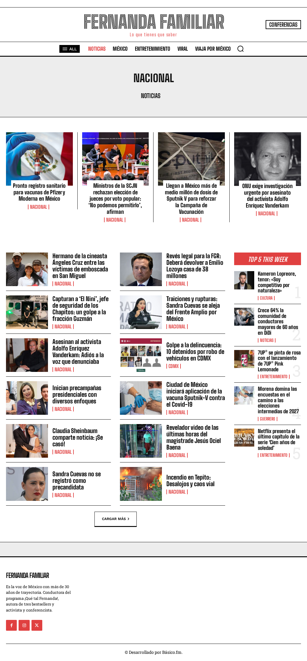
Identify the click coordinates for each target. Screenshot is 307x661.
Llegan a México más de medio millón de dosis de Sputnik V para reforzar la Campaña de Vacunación (191, 198)
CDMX (173, 366)
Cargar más (114, 518)
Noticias (150, 95)
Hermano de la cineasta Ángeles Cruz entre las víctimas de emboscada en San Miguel (80, 265)
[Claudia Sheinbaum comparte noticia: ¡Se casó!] (27, 441)
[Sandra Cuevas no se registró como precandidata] (27, 484)
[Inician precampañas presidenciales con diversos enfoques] (27, 398)
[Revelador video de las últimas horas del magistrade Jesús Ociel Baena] (141, 441)
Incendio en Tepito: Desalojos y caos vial (190, 480)
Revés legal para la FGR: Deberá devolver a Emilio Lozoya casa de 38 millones (194, 265)
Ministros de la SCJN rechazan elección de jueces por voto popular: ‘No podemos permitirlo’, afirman (115, 198)
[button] (240, 48)
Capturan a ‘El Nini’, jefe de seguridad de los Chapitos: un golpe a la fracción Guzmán (80, 308)
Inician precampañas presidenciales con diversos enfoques (76, 394)
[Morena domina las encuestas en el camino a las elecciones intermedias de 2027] (244, 395)
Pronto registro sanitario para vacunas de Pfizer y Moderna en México (39, 192)
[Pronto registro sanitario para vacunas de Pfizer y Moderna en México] (39, 159)
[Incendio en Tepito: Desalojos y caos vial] (141, 484)
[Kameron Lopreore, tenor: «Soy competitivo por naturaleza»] (244, 280)
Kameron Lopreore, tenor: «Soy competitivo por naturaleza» (277, 282)
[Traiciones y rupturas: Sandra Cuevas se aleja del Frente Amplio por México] (141, 312)
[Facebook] (11, 625)
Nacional (38, 207)
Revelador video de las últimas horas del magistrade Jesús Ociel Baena (193, 437)
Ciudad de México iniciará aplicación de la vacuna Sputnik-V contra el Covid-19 (195, 394)
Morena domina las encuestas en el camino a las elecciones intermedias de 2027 (278, 400)
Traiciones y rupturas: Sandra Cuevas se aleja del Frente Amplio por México (193, 308)
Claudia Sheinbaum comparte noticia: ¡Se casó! (77, 437)
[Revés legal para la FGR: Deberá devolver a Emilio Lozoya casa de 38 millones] (141, 269)
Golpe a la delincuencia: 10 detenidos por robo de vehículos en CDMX (195, 351)
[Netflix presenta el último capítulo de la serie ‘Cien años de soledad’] (244, 438)
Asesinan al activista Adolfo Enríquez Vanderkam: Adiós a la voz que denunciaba (78, 351)
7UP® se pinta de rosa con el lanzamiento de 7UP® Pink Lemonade (279, 360)
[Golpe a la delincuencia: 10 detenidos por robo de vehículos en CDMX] (141, 355)
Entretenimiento (274, 377)
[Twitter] (36, 625)
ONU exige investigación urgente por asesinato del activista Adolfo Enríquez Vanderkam (267, 196)
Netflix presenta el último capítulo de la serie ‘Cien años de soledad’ (279, 439)
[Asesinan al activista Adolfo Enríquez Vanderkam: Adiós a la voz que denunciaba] (27, 355)
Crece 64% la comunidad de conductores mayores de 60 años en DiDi (278, 321)
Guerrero (267, 419)
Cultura (266, 298)
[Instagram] (24, 625)
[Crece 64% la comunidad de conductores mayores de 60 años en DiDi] (244, 317)
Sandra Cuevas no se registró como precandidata (76, 480)
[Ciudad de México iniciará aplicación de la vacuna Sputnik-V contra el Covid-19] (141, 398)
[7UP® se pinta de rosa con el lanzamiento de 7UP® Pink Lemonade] (244, 359)
